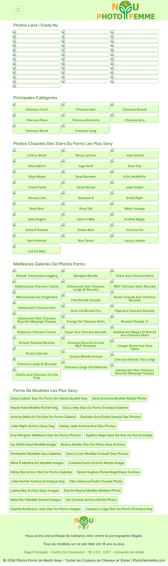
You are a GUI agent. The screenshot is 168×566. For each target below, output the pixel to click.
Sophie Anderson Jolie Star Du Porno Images (46, 509)
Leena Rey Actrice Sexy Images (35, 490)
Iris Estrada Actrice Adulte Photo (91, 500)
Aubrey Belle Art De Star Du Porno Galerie (43, 417)
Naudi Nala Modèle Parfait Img (34, 407)
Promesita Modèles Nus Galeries (36, 454)
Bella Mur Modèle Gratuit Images (36, 500)
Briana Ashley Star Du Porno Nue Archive (93, 444)
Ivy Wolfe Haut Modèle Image (33, 444)
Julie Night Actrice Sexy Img (32, 426)
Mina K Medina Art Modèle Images (37, 463)
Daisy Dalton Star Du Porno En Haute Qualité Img (49, 398)
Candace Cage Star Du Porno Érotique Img (119, 509)
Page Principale (36, 552)
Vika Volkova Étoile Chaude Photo (96, 481)
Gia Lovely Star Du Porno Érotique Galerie (95, 407)
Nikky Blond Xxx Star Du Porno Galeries (41, 472)
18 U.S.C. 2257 (99, 552)
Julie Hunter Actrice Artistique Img (38, 481)
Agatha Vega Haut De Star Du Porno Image (119, 435)
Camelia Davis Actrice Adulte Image (96, 463)
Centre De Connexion (68, 552)
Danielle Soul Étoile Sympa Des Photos (110, 417)
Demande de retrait (129, 552)
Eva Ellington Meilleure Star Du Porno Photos (46, 435)
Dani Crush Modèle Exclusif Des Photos (97, 454)
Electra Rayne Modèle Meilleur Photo (92, 490)
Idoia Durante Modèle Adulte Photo (119, 398)
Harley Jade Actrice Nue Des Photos (87, 426)
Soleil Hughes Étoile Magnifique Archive (108, 472)
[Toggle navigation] (18, 10)
